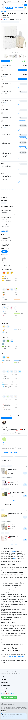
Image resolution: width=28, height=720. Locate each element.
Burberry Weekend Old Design (15, 513)
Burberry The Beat (12, 469)
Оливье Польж (21, 656)
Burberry (12, 551)
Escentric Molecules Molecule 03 (16, 492)
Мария (4, 425)
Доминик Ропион (13, 656)
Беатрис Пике (5, 658)
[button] (2, 56)
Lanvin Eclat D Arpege (13, 481)
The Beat (15, 558)
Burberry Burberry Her (13, 536)
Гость (3, 442)
